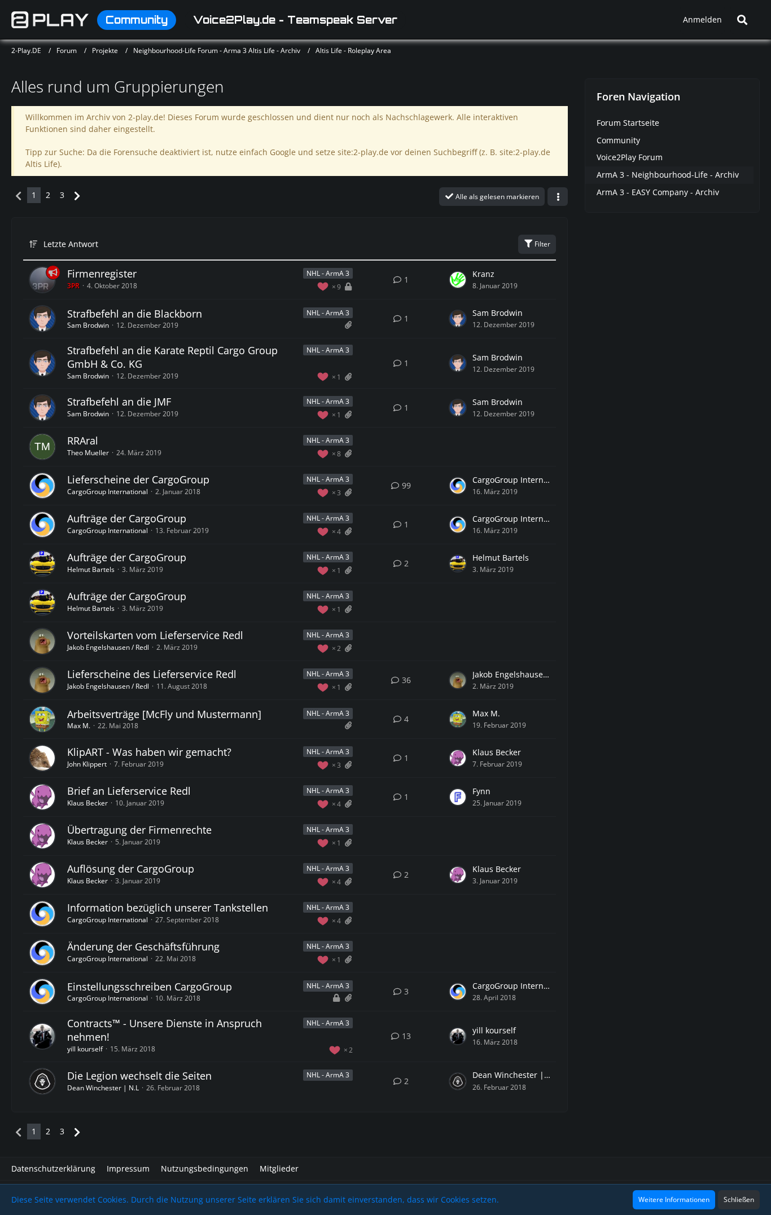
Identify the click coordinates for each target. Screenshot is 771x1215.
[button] (557, 196)
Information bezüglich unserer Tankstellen (167, 907)
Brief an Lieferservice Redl (129, 791)
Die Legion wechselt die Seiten (139, 1075)
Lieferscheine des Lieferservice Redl (151, 674)
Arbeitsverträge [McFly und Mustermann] (164, 714)
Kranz (483, 273)
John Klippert (87, 764)
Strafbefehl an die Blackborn (134, 313)
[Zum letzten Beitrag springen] (458, 280)
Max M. (78, 725)
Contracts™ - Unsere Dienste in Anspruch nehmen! (164, 1030)
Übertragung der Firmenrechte (139, 830)
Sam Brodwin (88, 325)
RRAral (82, 440)
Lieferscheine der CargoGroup (138, 479)
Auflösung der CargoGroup (130, 868)
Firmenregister (102, 273)
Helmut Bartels (91, 569)
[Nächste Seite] (77, 195)
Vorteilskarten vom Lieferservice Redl (155, 635)
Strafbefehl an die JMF (119, 401)
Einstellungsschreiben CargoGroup (149, 986)
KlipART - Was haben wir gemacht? (149, 752)
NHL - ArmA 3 (327, 273)
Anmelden (702, 19)
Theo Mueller (88, 452)
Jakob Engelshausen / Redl (108, 647)
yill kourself (85, 1049)
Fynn (481, 791)
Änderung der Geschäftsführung (143, 946)
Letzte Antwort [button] (70, 244)
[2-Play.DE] (50, 20)
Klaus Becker (496, 752)
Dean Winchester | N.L (103, 1088)
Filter (541, 244)
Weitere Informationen (673, 1199)
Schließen (739, 1199)
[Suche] (742, 20)
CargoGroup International (107, 491)
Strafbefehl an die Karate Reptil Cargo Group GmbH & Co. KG (172, 357)
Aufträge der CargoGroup (126, 518)
